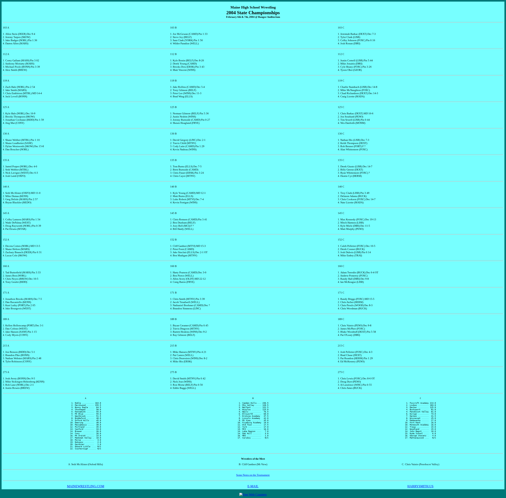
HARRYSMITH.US (420, 486)
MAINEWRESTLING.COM (85, 486)
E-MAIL (253, 486)
